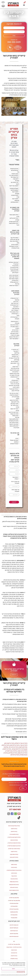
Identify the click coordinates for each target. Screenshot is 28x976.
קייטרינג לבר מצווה (14, 840)
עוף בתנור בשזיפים (13, 262)
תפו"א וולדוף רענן (14, 422)
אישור (13, 968)
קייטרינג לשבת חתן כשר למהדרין (14, 837)
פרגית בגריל (15, 266)
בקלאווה (16, 442)
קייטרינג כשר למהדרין (14, 806)
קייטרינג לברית (14, 867)
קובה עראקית (15, 174)
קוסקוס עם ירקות (14, 338)
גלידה (16, 438)
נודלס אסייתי (15, 280)
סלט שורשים (15, 355)
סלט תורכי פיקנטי (13, 424)
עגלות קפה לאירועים (14, 933)
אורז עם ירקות (14, 303)
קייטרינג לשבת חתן (9, 743)
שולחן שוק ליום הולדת (14, 909)
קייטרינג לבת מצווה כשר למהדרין (14, 843)
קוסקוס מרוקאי (14, 190)
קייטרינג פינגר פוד (14, 879)
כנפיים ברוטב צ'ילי (13, 175)
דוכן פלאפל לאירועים (14, 928)
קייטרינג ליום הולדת (14, 887)
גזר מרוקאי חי (14, 349)
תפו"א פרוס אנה (14, 325)
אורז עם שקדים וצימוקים (15, 299)
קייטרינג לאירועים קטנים (14, 884)
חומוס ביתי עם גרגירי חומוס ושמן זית (15, 363)
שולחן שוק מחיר (14, 917)
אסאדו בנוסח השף (13, 279)
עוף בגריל (15, 264)
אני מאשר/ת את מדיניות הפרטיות (17, 785)
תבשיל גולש (15, 272)
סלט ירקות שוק (14, 404)
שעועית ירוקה (14, 310)
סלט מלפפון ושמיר (13, 419)
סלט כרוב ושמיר (14, 414)
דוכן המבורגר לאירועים (14, 925)
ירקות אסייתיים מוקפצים (15, 318)
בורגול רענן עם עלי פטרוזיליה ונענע (14, 390)
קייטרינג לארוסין (14, 831)
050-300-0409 (14, 42)
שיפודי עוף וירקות (13, 277)
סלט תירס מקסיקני (13, 421)
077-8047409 (15, 809)
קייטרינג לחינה (14, 873)
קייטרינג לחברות (14, 955)
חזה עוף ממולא (14, 271)
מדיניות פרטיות (14, 953)
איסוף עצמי (15, 477)
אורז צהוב (15, 301)
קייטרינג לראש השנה (14, 857)
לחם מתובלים (15, 380)
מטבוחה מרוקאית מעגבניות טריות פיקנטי (14, 396)
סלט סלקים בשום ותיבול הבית (14, 427)
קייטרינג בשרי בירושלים (21, 743)
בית (18, 761)
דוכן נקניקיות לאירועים (14, 936)
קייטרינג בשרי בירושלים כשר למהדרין (14, 870)
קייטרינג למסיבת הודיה (14, 834)
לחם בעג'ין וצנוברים (16, 180)
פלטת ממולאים (14, 202)
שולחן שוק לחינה (14, 906)
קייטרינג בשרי (23, 745)
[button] (24, 5)
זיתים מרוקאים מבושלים (15, 322)
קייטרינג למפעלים (14, 958)
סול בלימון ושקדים (13, 221)
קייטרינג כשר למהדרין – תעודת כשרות (14, 947)
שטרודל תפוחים (14, 444)
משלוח (16, 479)
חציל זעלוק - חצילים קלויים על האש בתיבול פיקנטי (14, 368)
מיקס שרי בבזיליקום (16, 352)
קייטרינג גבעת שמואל (14, 881)
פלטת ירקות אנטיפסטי (15, 199)
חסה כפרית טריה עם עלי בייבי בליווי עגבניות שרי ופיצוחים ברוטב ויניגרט (14, 384)
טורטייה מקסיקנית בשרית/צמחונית (14, 247)
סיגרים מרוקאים (14, 168)
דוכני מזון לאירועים (14, 930)
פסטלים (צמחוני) (14, 188)
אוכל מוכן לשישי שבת (14, 803)
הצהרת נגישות (14, 950)
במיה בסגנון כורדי (14, 312)
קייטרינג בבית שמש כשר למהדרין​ (14, 845)
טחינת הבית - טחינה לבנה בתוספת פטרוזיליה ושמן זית (14, 373)
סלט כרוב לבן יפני (14, 393)
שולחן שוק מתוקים (14, 912)
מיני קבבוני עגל (14, 177)
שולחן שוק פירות (14, 914)
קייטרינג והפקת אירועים (14, 890)
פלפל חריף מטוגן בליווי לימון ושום (14, 401)
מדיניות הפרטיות (21, 972)
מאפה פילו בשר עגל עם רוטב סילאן (14, 238)
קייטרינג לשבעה (14, 851)
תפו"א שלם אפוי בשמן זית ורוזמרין (14, 334)
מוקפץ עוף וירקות (13, 186)
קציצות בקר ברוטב (13, 275)
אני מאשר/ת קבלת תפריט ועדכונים (17, 782)
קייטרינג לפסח (14, 864)
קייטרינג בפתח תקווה (14, 854)
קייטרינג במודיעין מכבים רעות (14, 825)
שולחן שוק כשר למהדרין (14, 897)
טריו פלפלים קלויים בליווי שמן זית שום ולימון (14, 358)
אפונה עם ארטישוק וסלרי (15, 307)
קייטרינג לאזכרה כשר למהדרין (14, 848)
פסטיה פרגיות (14, 244)
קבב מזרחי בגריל (14, 269)
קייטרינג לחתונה (14, 828)
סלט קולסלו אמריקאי (15, 416)
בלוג (14, 941)
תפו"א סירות (15, 330)
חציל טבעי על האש (13, 412)
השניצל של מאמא (13, 285)
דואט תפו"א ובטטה (13, 337)
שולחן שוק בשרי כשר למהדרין (14, 900)
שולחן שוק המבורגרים (14, 903)
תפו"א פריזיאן (14, 332)
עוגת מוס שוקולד (14, 440)
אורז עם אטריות (14, 305)
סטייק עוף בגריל (14, 267)
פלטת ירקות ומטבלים (15, 192)
